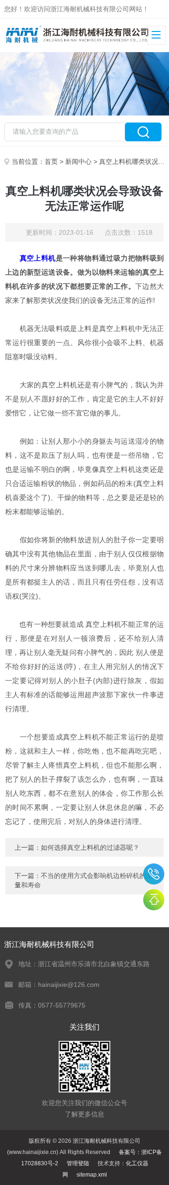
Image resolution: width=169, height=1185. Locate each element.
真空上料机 (38, 258)
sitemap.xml (92, 1174)
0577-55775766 (153, 874)
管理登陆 (78, 1163)
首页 (51, 161)
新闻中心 (78, 161)
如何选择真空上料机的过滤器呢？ (90, 847)
